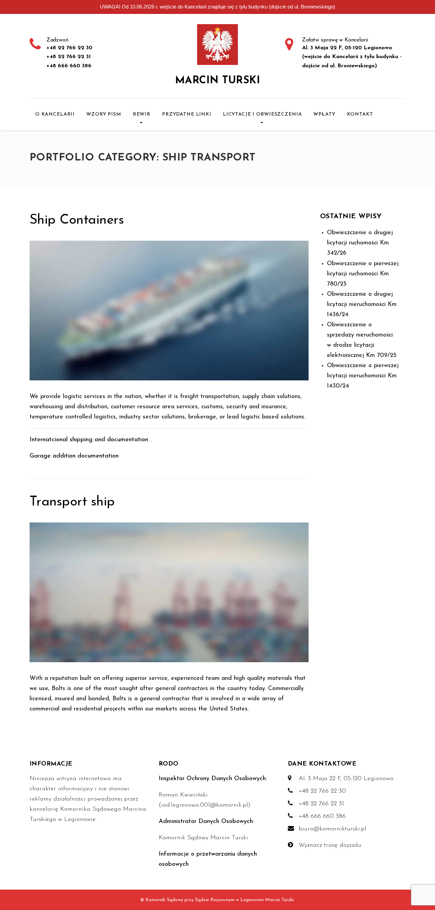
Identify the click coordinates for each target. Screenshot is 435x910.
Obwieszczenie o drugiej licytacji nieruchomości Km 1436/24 (362, 304)
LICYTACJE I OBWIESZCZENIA (262, 114)
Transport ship (72, 502)
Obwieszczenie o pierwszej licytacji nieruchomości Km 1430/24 (363, 376)
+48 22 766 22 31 (321, 804)
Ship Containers (77, 220)
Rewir (142, 114)
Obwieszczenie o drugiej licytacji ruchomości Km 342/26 (360, 243)
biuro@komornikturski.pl (332, 829)
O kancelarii (55, 114)
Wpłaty (324, 114)
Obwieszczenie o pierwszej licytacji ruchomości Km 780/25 (363, 274)
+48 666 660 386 (322, 816)
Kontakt (360, 114)
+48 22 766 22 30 (322, 791)
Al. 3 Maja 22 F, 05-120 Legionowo (346, 779)
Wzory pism (103, 114)
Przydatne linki (186, 114)
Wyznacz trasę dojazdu (330, 845)
